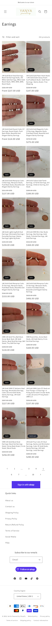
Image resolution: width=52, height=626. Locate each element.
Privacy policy (45, 616)
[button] (5, 12)
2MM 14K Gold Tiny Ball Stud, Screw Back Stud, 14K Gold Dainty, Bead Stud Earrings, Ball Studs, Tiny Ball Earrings (13, 340)
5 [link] (43, 468)
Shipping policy (25, 620)
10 (33, 474)
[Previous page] (7, 469)
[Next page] (40, 474)
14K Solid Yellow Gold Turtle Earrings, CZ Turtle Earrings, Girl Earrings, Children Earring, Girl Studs (37, 184)
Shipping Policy (12, 512)
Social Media (10, 536)
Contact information (41, 620)
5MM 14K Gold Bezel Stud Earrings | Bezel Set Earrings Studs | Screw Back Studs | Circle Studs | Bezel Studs (13, 445)
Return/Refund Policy (14, 524)
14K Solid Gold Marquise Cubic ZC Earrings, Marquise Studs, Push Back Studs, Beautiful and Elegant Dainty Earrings (13, 286)
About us (9, 500)
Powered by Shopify (19, 616)
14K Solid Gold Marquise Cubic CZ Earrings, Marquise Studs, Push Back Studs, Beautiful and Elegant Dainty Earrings (13, 184)
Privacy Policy (11, 518)
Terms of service (12, 620)
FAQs (7, 542)
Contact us (10, 506)
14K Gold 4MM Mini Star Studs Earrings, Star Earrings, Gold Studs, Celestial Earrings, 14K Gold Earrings (37, 235)
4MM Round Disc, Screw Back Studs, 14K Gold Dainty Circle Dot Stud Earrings (36, 339)
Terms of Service (12, 530)
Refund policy (32, 616)
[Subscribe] (39, 560)
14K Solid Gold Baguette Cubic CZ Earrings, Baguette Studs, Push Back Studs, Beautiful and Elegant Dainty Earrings (37, 132)
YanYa (10, 616)
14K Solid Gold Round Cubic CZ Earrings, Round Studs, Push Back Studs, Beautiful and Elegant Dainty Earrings (13, 132)
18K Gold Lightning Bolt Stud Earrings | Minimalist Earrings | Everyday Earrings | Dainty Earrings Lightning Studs (13, 235)
